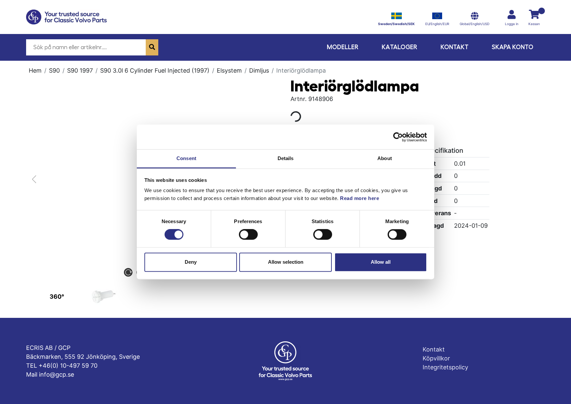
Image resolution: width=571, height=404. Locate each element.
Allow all (381, 262)
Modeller (343, 47)
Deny (191, 262)
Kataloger (399, 47)
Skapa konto (512, 47)
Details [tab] (286, 158)
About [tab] (384, 158)
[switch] (248, 234)
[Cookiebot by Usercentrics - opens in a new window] (398, 137)
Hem (35, 70)
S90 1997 (80, 70)
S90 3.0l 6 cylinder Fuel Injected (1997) (154, 70)
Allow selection (285, 262)
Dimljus (259, 70)
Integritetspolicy (445, 367)
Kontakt (454, 47)
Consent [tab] (186, 158)
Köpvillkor (436, 358)
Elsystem (229, 70)
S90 (54, 70)
